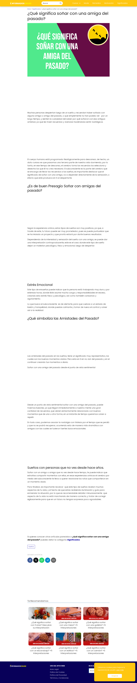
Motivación (109, 3)
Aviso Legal (54, 669)
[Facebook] (30, 560)
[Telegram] (47, 560)
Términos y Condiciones (59, 678)
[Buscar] (60, 3)
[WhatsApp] (41, 560)
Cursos (75, 3)
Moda (86, 3)
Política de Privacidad (58, 675)
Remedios (96, 3)
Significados (122, 3)
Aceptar (115, 676)
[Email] (53, 560)
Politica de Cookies (57, 672)
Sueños (31, 547)
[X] (35, 560)
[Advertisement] (68, 94)
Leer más (120, 670)
